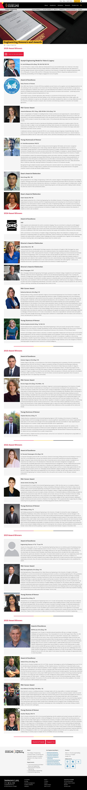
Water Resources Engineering (54, 764)
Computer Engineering (52, 755)
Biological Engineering (52, 752)
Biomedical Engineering (52, 754)
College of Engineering (11, 45)
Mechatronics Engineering (53, 763)
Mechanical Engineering (53, 761)
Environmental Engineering (53, 760)
